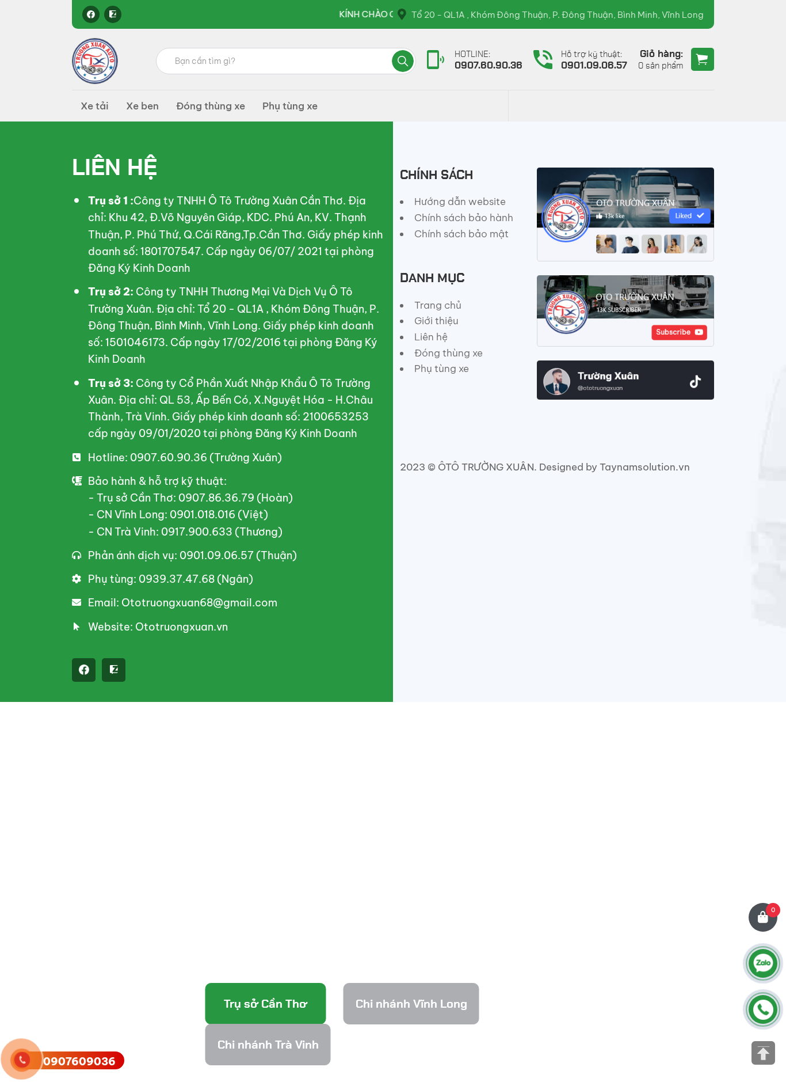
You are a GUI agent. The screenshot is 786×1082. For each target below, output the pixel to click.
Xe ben (142, 106)
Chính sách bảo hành (463, 217)
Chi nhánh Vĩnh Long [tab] (411, 1003)
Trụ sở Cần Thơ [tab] (265, 1003)
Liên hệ (431, 337)
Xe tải (95, 106)
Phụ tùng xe (290, 106)
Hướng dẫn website (460, 201)
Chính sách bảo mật (461, 233)
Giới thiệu (436, 320)
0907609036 (79, 1061)
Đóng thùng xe (210, 106)
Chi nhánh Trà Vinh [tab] (268, 1044)
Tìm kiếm (403, 61)
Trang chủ (437, 305)
